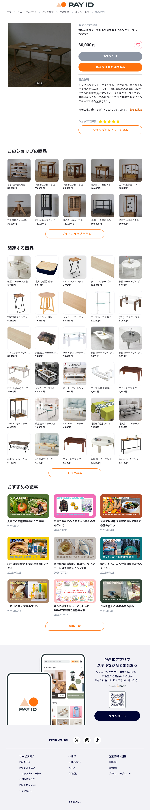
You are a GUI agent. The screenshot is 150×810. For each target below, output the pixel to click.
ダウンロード (117, 716)
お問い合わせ (75, 762)
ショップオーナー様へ (30, 773)
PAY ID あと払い (27, 768)
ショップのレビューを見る (110, 130)
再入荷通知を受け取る (110, 67)
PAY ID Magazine (27, 785)
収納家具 (64, 12)
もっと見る (136, 109)
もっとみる (75, 473)
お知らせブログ (27, 779)
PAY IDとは (24, 762)
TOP (9, 12)
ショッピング (26, 791)
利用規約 (72, 773)
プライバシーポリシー (120, 773)
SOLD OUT (110, 56)
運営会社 (113, 762)
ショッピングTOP (26, 12)
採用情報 (113, 768)
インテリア (48, 12)
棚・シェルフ (82, 12)
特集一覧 (75, 626)
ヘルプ (71, 768)
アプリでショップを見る (75, 234)
